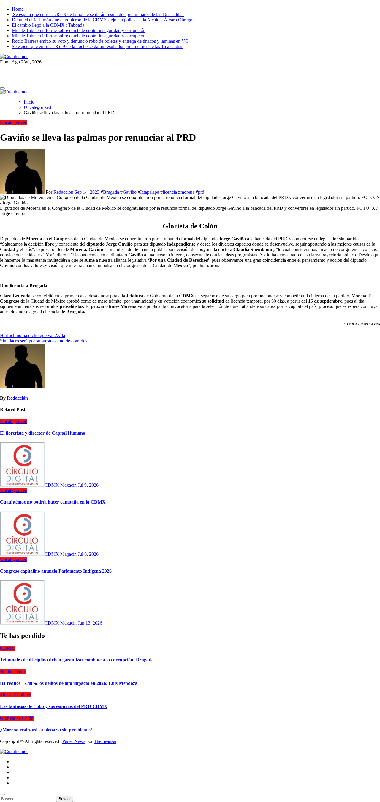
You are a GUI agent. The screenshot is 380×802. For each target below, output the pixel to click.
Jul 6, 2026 (88, 554)
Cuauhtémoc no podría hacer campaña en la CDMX (53, 501)
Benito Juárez (13, 671)
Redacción (63, 192)
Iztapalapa (149, 192)
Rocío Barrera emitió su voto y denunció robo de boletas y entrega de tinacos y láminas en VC (100, 41)
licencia (170, 192)
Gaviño (130, 192)
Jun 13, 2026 (90, 622)
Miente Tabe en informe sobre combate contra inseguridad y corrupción (78, 30)
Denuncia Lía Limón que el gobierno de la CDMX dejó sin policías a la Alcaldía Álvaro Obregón (103, 19)
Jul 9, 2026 (88, 484)
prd (201, 192)
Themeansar (105, 741)
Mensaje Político (15, 694)
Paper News (73, 741)
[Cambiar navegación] (2, 88)
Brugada (111, 192)
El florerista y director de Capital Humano (42, 433)
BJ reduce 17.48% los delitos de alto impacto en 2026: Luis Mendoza (68, 683)
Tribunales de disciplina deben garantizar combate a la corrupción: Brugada (77, 659)
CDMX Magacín (61, 484)
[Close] (2, 794)
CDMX (7, 648)
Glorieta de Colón (17, 718)
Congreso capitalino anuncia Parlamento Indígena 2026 (56, 571)
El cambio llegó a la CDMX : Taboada (48, 25)
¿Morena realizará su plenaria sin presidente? (46, 729)
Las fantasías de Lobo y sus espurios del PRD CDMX (53, 706)
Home (17, 9)
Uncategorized (13, 122)
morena (187, 192)
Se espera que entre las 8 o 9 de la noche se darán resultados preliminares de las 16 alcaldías (98, 14)
